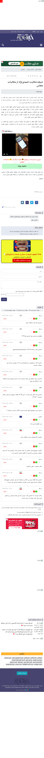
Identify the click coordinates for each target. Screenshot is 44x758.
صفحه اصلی (38, 69)
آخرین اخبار (37, 504)
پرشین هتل (29, 660)
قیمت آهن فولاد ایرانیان (18, 660)
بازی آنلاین (27, 658)
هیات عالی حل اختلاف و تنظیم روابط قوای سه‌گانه (24, 217)
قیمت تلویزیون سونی (17, 658)
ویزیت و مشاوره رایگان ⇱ (22, 260)
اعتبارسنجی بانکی (37, 662)
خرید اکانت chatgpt (27, 664)
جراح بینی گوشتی (37, 660)
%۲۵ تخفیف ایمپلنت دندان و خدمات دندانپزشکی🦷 (22, 254)
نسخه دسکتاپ (22, 673)
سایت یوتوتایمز (38, 664)
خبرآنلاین (22, 37)
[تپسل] (2, 62)
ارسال (4, 299)
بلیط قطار (20, 662)
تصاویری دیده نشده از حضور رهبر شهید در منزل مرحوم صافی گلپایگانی (24, 515)
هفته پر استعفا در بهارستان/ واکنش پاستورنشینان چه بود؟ (23, 231)
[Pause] (4, 154)
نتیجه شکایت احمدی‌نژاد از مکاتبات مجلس (25, 84)
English (34, 31)
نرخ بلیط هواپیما (10, 664)
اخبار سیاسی (30, 69)
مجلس (22, 69)
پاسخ (5, 319)
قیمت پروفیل (13, 662)
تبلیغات (15, 31)
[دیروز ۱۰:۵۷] (38, 632)
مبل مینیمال (7, 658)
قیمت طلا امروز (27, 662)
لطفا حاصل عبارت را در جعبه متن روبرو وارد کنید (29, 291)
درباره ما (18, 31)
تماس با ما (22, 31)
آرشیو (12, 31)
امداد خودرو (18, 664)
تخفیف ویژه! (22, 166)
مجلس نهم (35, 220)
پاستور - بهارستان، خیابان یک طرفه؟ (28, 234)
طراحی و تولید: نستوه (21, 690)
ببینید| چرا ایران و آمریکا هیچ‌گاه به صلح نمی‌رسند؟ (29, 512)
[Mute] (7, 154)
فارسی (41, 31)
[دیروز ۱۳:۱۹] (38, 625)
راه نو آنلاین (33, 658)
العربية (38, 31)
